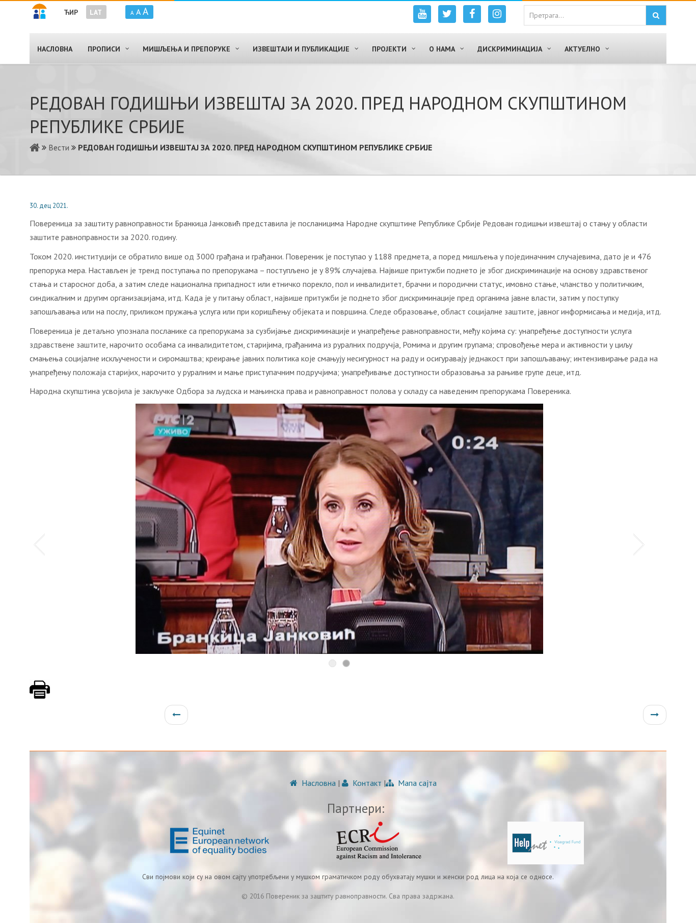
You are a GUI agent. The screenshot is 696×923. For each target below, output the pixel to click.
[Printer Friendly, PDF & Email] (40, 695)
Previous (37, 544)
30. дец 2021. (49, 205)
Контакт (366, 783)
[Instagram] (497, 14)
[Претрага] (656, 15)
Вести (58, 147)
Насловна (318, 783)
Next (641, 544)
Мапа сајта (416, 783)
